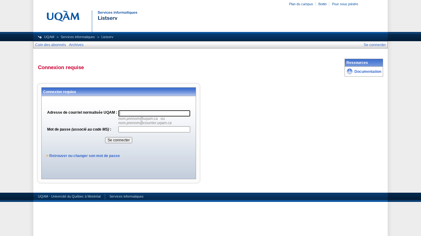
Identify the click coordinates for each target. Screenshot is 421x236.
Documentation (367, 71)
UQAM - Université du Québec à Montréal (69, 196)
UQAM (49, 37)
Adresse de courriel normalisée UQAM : (82, 112)
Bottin (322, 4)
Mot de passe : (79, 129)
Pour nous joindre (345, 4)
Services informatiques (78, 37)
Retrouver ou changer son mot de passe (84, 156)
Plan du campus (301, 4)
